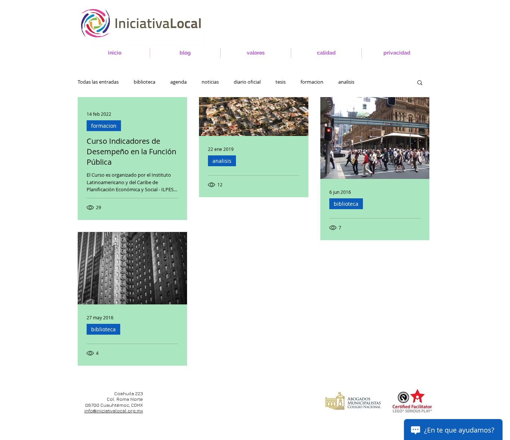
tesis (281, 82)
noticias (210, 82)
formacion (312, 82)
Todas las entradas (98, 82)
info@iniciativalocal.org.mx (113, 410)
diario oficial (247, 82)
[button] (419, 83)
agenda (178, 82)
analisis (346, 82)
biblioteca (144, 82)
